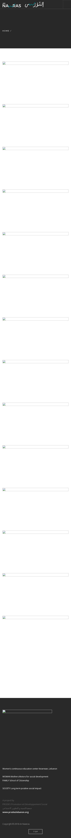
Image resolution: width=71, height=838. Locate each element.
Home (5, 31)
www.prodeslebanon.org (15, 812)
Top (35, 832)
